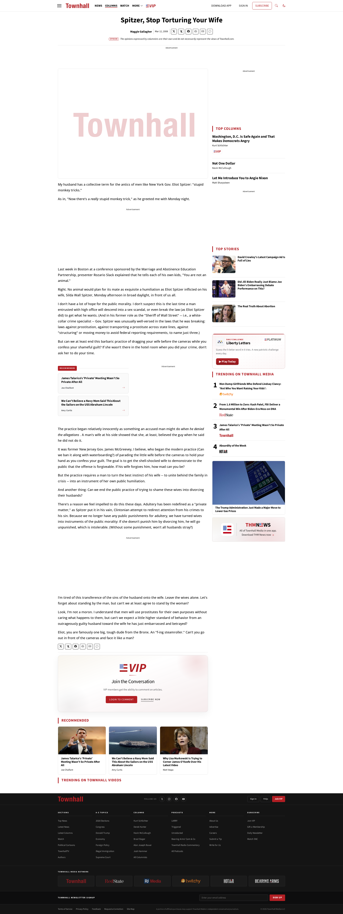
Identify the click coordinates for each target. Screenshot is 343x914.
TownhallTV (63, 851)
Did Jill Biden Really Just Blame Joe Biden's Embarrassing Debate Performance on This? (260, 285)
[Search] (276, 5)
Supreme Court (103, 857)
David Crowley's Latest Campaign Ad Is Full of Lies (261, 259)
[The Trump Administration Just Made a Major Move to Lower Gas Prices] (248, 483)
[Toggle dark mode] (284, 5)
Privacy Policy (82, 909)
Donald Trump (103, 833)
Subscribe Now (150, 699)
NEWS (98, 6)
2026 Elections (102, 820)
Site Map (131, 909)
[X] (162, 799)
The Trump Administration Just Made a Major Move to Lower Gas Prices (248, 509)
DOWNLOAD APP (221, 6)
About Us (213, 820)
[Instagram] (169, 799)
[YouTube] (183, 799)
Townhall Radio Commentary (186, 845)
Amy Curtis (117, 769)
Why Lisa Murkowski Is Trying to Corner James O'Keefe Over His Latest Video (182, 761)
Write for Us (215, 845)
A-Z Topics (102, 812)
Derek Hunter (140, 827)
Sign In (253, 798)
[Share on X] (174, 31)
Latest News (63, 827)
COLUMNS (111, 6)
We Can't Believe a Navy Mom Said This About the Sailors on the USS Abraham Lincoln (133, 761)
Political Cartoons (66, 845)
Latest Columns (65, 833)
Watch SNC (252, 839)
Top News (62, 820)
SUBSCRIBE (262, 6)
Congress (100, 827)
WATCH (124, 6)
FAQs (265, 798)
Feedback (96, 909)
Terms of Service (65, 909)
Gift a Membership (256, 827)
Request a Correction (113, 909)
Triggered (176, 827)
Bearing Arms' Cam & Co (183, 839)
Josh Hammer (140, 851)
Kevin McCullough (142, 833)
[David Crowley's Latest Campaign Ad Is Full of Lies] (223, 264)
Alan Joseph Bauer (143, 845)
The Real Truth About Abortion (256, 306)
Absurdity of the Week (232, 446)
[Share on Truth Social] (181, 31)
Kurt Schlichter (141, 820)
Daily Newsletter (255, 833)
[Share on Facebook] (188, 31)
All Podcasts (177, 851)
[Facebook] (176, 799)
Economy (100, 839)
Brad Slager (139, 839)
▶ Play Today (227, 362)
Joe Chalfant (67, 769)
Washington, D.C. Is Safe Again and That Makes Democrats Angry (243, 138)
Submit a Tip (215, 839)
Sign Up (277, 897)
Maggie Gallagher (141, 32)
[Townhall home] (70, 799)
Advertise (213, 827)
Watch (61, 839)
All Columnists (140, 857)
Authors (61, 857)
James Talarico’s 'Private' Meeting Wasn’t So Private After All (80, 761)
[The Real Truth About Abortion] (223, 313)
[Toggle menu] (59, 5)
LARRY (174, 820)
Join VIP (278, 798)
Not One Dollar (223, 163)
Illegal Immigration (105, 851)
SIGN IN (243, 6)
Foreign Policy (102, 845)
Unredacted (177, 833)
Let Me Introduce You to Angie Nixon (240, 178)
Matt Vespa (168, 769)
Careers (213, 833)
